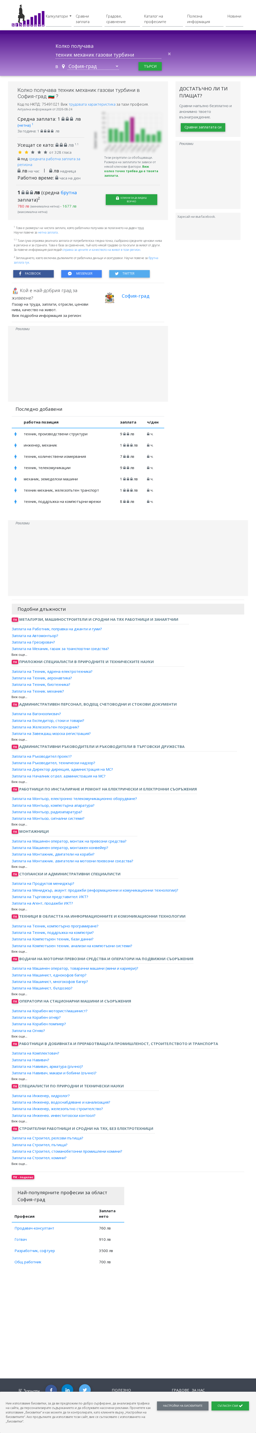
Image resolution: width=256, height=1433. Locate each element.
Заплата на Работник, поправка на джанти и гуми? (57, 628)
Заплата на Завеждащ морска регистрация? (51, 733)
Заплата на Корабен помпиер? (39, 1023)
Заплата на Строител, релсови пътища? (47, 1137)
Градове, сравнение (116, 19)
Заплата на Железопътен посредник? (45, 726)
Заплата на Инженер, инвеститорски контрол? (54, 1115)
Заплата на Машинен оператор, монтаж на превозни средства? (69, 841)
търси (150, 66)
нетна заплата (48, 232)
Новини (234, 16)
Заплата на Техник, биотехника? (41, 684)
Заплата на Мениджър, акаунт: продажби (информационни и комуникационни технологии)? (95, 889)
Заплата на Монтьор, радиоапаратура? (47, 811)
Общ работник (27, 1261)
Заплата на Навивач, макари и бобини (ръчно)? (54, 1072)
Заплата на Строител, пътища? (40, 1144)
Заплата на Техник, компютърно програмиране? (55, 925)
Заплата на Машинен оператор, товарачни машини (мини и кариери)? (75, 968)
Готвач (20, 1239)
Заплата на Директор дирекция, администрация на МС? (62, 769)
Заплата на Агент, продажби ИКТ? (42, 903)
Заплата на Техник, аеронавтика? (42, 677)
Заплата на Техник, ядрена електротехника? (52, 671)
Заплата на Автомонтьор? (35, 635)
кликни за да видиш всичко (133, 199)
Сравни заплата (83, 19)
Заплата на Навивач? (30, 1059)
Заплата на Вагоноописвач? (36, 713)
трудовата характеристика (92, 104)
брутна (69, 192)
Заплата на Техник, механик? (38, 690)
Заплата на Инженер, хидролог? (41, 1095)
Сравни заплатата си (203, 126)
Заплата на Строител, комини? (39, 1157)
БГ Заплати (29, 1390)
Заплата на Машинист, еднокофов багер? (49, 974)
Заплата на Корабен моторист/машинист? (50, 1010)
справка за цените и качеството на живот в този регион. (101, 250)
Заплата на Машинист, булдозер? (42, 987)
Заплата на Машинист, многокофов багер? (50, 981)
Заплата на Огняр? (28, 1030)
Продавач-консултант (34, 1228)
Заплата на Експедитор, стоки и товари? (48, 720)
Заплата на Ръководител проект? (42, 756)
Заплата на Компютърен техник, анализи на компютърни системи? (72, 945)
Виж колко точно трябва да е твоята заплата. (131, 171)
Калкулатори (57, 16)
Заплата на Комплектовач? (35, 1053)
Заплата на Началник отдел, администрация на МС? (59, 775)
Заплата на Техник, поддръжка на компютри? (53, 932)
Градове (180, 1389)
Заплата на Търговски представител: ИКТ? (50, 896)
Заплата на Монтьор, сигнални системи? (48, 818)
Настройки (182, 1405)
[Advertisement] (88, 367)
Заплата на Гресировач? (33, 642)
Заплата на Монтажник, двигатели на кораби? (53, 854)
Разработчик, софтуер (34, 1250)
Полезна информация (198, 19)
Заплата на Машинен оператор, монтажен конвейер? (60, 847)
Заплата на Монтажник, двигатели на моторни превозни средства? (72, 860)
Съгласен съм (228, 1405)
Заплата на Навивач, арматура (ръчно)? (47, 1066)
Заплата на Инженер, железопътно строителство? (57, 1108)
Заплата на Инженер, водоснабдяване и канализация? (61, 1102)
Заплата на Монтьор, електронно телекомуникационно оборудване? (74, 798)
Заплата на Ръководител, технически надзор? (53, 762)
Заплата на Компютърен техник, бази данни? (53, 938)
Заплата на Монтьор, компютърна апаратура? (53, 804)
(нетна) (25, 125)
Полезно (121, 1389)
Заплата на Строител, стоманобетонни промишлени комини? (67, 1151)
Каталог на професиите (155, 19)
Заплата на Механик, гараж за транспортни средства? (60, 648)
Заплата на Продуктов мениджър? (43, 883)
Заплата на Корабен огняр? (36, 1017)
